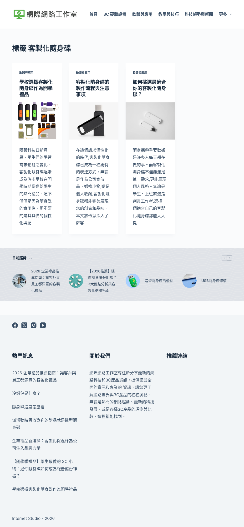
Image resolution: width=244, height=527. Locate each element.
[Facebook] (15, 325)
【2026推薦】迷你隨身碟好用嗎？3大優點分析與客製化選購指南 (102, 281)
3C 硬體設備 (114, 14)
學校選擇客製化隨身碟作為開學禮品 (36, 88)
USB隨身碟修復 (214, 280)
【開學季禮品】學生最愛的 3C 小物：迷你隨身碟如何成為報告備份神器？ (44, 468)
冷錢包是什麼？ (26, 393)
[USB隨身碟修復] (189, 281)
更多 (223, 14)
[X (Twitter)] (24, 325)
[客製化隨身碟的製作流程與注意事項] (93, 121)
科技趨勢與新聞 (199, 14)
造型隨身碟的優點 (159, 280)
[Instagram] (33, 325)
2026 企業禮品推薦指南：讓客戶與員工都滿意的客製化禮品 (45, 281)
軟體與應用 (142, 14)
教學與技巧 (168, 14)
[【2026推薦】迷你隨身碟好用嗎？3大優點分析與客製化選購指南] (76, 281)
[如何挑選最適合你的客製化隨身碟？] (150, 121)
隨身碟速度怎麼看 (28, 407)
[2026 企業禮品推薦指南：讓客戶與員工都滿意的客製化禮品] (19, 281)
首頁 (93, 14)
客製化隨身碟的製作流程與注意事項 (92, 88)
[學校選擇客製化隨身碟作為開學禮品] (37, 121)
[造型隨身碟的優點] (133, 281)
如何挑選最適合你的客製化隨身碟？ (149, 88)
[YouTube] (43, 325)
